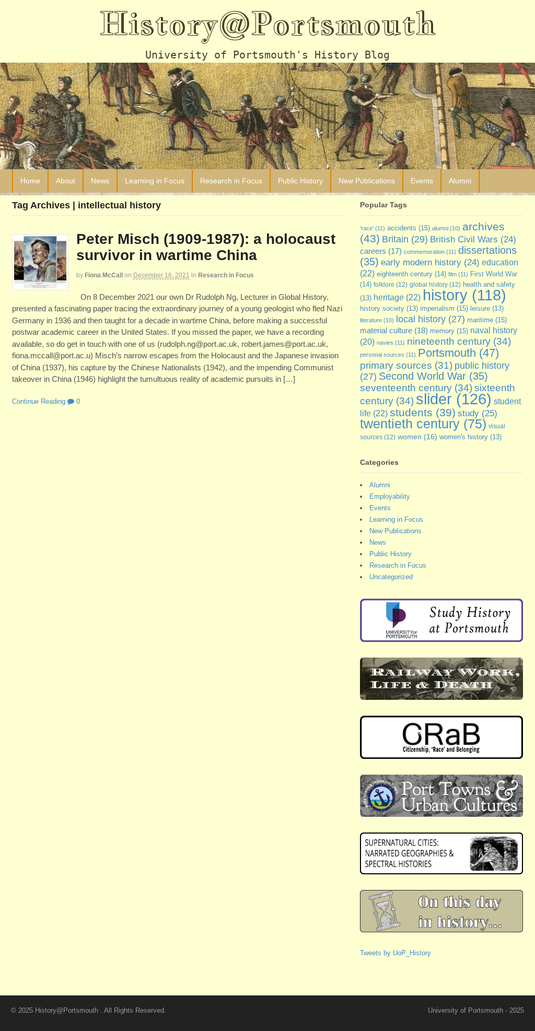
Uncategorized (391, 577)
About (65, 181)
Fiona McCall (104, 275)
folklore (391, 284)
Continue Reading (38, 401)
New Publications (367, 181)
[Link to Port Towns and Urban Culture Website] (441, 811)
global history (435, 284)
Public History (300, 181)
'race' (372, 228)
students (423, 412)
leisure (487, 308)
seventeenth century (416, 387)
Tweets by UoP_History (395, 953)
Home (30, 181)
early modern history (430, 262)
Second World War (433, 376)
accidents (408, 228)
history (464, 295)
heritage (397, 297)
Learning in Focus (154, 181)
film (458, 274)
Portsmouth (458, 352)
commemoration (430, 252)
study (477, 413)
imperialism (444, 308)
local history (430, 319)
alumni (446, 228)
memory (449, 331)
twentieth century (423, 423)
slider (454, 398)
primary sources (406, 365)
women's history (470, 437)
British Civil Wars (473, 239)
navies (391, 342)
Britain (405, 238)
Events (422, 181)
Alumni (460, 181)
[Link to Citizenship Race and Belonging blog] (441, 753)
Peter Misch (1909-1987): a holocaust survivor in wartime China (205, 247)
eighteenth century (411, 274)
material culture (394, 330)
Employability (389, 496)
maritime (487, 320)
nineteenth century (459, 341)
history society (389, 308)
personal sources (388, 355)
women (417, 436)
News (100, 181)
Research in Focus (231, 181)
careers (381, 251)
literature (377, 320)
